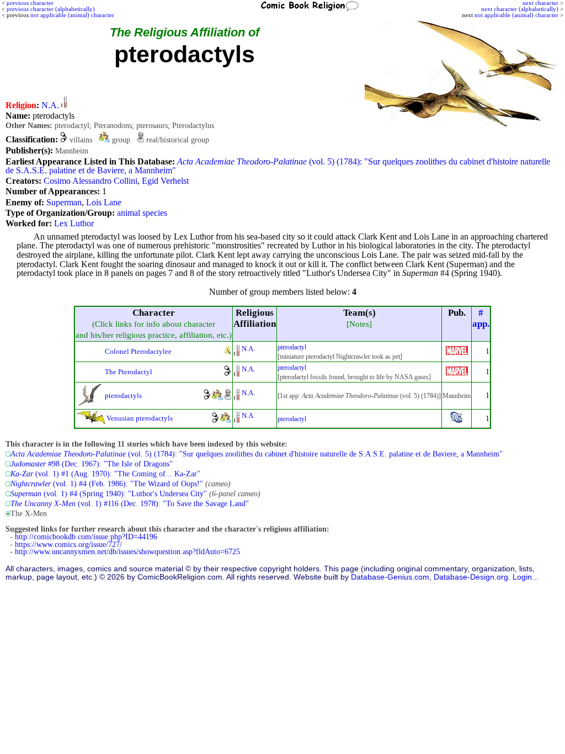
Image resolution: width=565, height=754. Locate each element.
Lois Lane (103, 202)
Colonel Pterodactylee (138, 351)
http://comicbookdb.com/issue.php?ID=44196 (86, 537)
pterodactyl (292, 347)
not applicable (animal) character (516, 15)
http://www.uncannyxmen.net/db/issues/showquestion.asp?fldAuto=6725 (127, 552)
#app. (480, 318)
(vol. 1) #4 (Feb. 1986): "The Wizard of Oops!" (106, 484)
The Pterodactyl (128, 372)
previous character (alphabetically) (51, 9)
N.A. (50, 105)
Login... (526, 577)
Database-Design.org (471, 577)
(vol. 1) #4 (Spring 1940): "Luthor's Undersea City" (108, 494)
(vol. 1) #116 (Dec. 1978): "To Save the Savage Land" (129, 504)
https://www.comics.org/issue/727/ (68, 544)
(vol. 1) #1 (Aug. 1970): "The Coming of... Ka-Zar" (105, 474)
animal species (142, 212)
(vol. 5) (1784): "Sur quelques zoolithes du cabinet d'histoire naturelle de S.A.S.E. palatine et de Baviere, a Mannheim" (278, 166)
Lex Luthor (74, 223)
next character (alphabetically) (519, 9)
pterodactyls (123, 395)
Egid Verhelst (165, 180)
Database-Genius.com (390, 577)
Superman (64, 202)
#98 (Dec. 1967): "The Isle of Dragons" (91, 464)
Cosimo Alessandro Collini (90, 180)
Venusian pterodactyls (139, 418)
